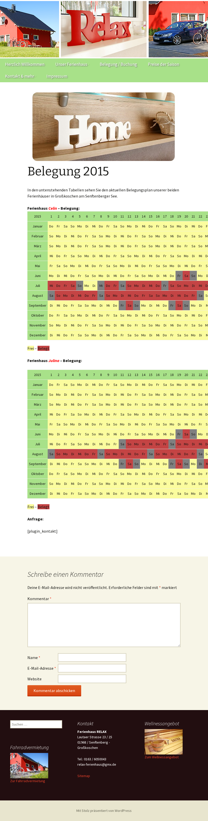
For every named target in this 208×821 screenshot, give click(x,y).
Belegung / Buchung (118, 64)
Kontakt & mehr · (20, 76)
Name (33, 657)
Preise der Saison (163, 64)
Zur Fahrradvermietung (27, 781)
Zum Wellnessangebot (162, 757)
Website (34, 678)
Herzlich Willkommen (24, 64)
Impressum (56, 76)
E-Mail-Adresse (41, 668)
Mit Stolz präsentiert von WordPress (104, 810)
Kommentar (39, 598)
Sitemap (83, 776)
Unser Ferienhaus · (72, 64)
